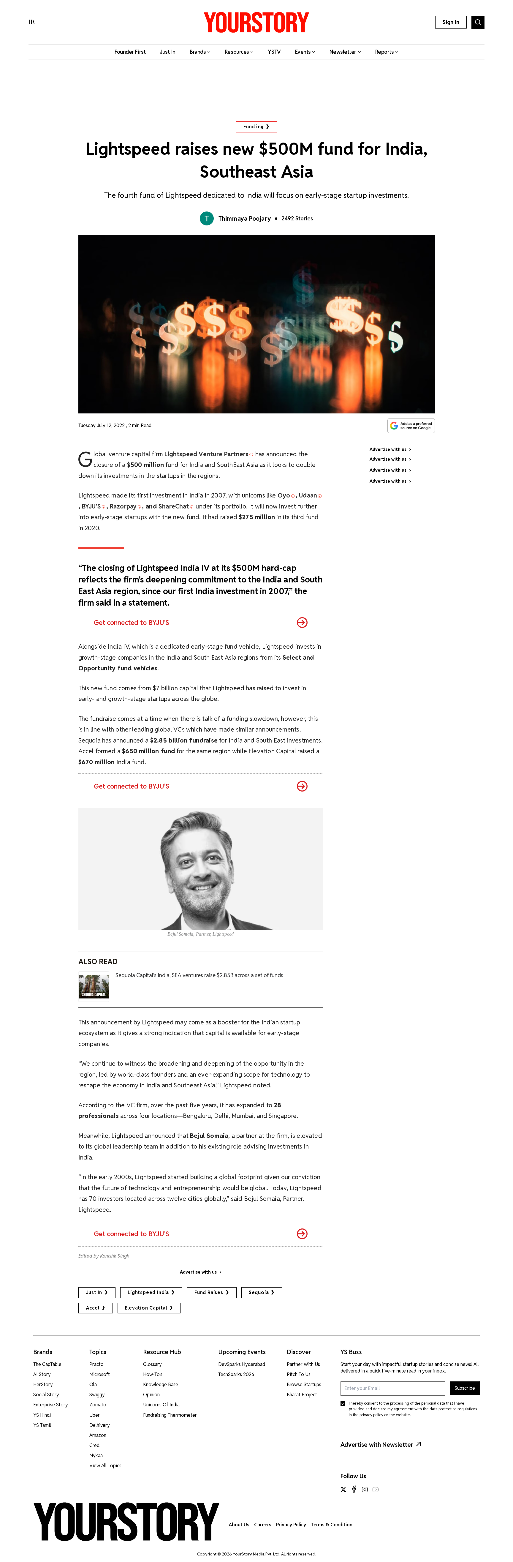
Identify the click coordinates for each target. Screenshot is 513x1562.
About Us (239, 1525)
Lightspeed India (148, 1292)
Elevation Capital (146, 1308)
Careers (262, 1525)
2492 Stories (297, 218)
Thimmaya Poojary (244, 219)
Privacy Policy (291, 1525)
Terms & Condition (331, 1525)
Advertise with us (198, 1272)
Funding (253, 127)
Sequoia (259, 1292)
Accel (92, 1308)
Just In (94, 1292)
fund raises (208, 1292)
